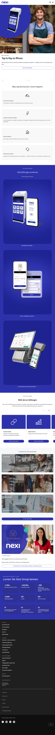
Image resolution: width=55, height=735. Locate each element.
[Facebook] (3, 722)
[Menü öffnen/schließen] (52, 2)
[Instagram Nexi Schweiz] (14, 722)
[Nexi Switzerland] (5, 2)
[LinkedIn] (10, 722)
